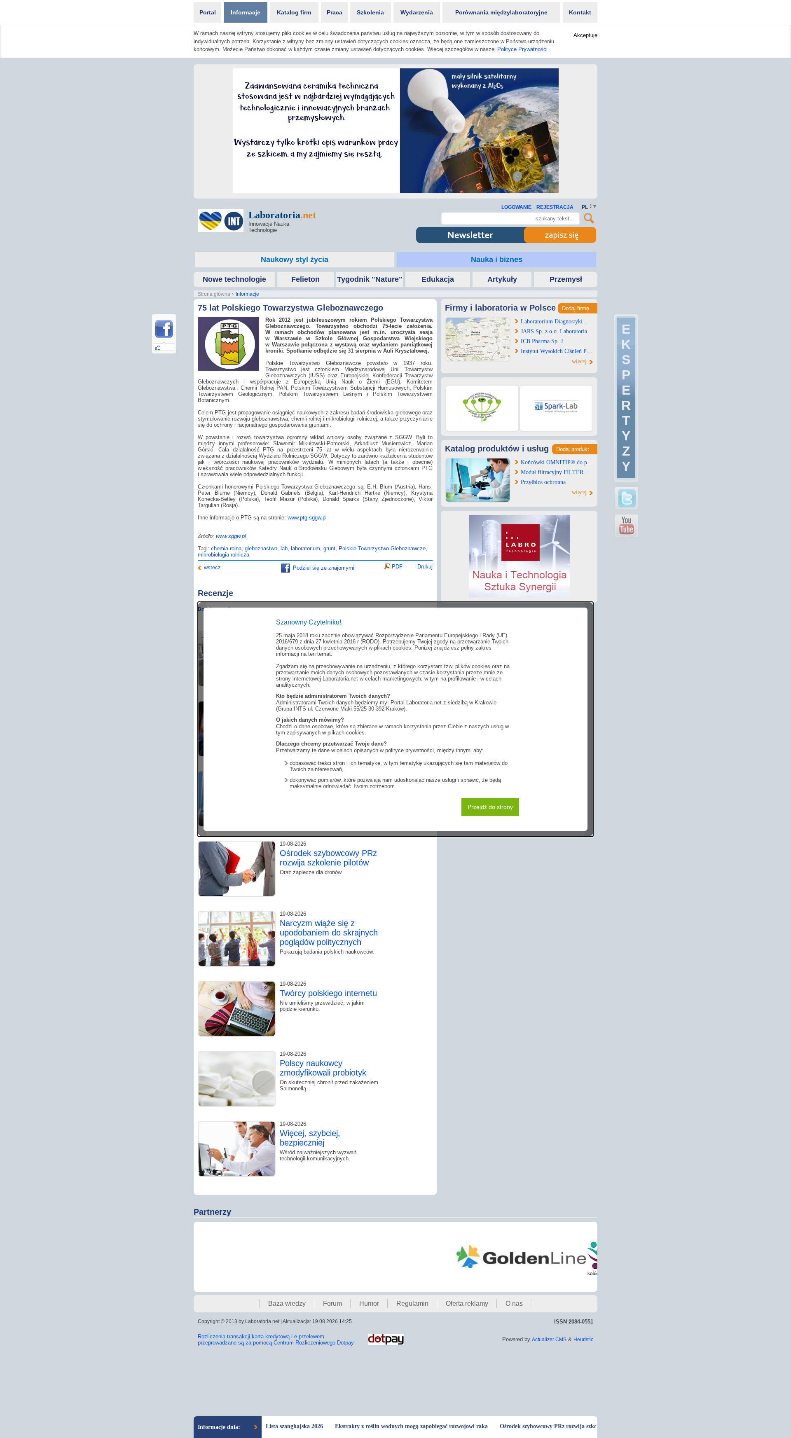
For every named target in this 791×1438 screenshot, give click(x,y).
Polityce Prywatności (522, 49)
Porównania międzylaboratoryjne (501, 12)
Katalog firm (294, 12)
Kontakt (580, 12)
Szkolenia (370, 12)
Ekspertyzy (626, 398)
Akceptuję (585, 35)
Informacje (245, 12)
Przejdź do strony (490, 807)
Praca (334, 12)
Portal (207, 12)
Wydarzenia (416, 12)
